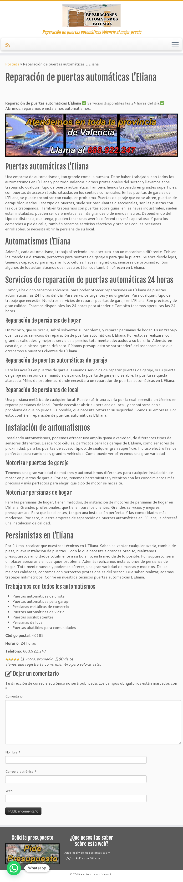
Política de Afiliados (88, 858)
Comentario (14, 696)
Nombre (12, 752)
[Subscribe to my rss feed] (9, 44)
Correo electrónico (21, 771)
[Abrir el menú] (175, 44)
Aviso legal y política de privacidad (85, 853)
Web (9, 790)
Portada (12, 64)
